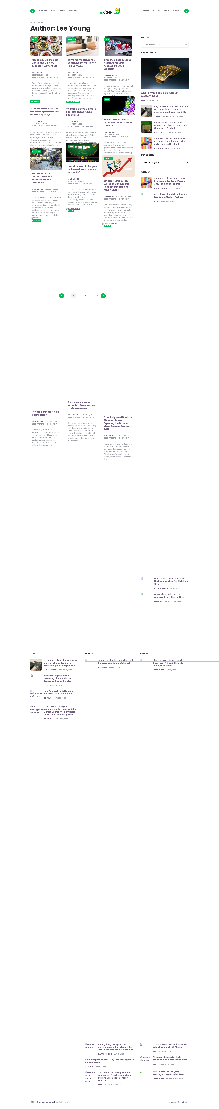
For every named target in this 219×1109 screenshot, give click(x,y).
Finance (176, 11)
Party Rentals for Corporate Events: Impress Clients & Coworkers (42, 178)
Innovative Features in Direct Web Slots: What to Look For (118, 122)
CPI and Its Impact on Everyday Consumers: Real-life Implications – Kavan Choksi (117, 185)
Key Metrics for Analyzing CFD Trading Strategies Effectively (168, 1073)
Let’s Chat (172, 1102)
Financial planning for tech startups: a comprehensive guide (170, 1058)
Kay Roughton (161, 588)
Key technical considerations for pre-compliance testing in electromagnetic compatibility (171, 109)
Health (156, 11)
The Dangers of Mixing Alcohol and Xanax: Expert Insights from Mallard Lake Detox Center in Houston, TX (114, 1076)
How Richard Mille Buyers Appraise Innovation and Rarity (170, 596)
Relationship (73, 102)
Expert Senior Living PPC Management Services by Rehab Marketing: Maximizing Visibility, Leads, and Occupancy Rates (60, 710)
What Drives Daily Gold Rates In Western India (159, 94)
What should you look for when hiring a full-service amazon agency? (44, 111)
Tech (166, 11)
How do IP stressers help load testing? (45, 413)
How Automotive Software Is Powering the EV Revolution (58, 692)
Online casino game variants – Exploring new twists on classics (82, 405)
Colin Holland (161, 149)
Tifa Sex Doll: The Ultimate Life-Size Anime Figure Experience (81, 111)
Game (106, 40)
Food (34, 40)
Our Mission (183, 1102)
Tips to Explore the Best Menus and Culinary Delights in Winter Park (45, 62)
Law (53, 11)
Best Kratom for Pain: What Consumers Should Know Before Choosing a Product (171, 125)
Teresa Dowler (161, 117)
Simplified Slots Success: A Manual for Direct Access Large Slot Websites (118, 64)
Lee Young (38, 73)
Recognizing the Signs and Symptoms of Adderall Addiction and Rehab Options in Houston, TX (115, 1047)
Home (62, 11)
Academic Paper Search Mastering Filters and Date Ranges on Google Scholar (57, 678)
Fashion (73, 11)
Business (43, 11)
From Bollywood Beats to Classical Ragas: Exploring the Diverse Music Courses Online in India (118, 423)
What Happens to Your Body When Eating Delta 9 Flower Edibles (109, 1061)
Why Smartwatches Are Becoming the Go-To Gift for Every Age (82, 62)
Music (107, 226)
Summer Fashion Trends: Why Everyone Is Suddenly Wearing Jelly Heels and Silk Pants (169, 141)
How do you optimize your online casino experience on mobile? (82, 169)
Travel (146, 11)
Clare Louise (159, 133)
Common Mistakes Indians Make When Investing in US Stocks (170, 1046)
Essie (143, 101)
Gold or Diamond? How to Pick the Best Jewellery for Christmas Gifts (171, 581)
